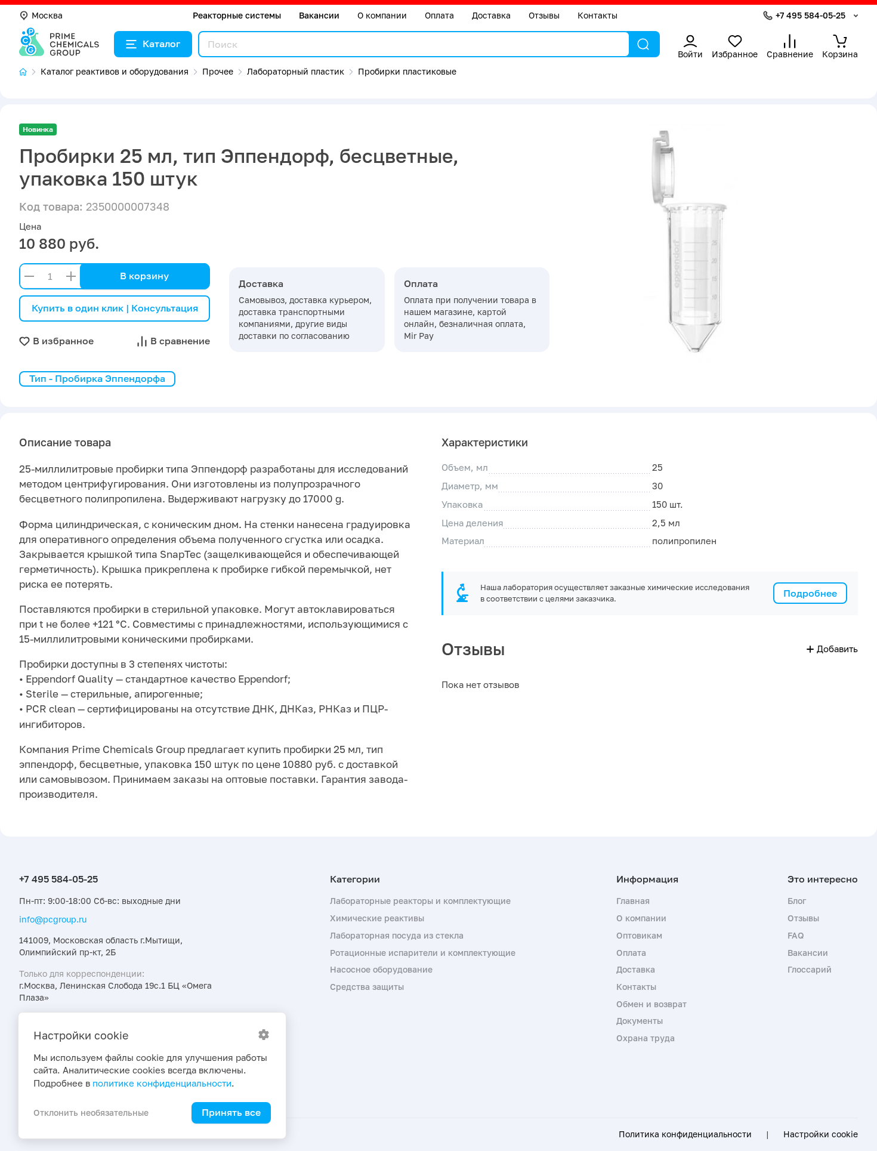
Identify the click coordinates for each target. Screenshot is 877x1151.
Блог (797, 901)
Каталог (161, 44)
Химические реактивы (377, 918)
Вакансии (319, 15)
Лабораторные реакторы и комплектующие (420, 901)
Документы (639, 1021)
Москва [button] (47, 15)
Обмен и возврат (651, 1004)
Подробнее (810, 593)
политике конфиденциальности (161, 1083)
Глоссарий (810, 969)
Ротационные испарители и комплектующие (422, 953)
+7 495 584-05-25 (810, 15)
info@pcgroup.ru (53, 919)
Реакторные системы (237, 15)
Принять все (231, 1112)
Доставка (491, 15)
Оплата (439, 15)
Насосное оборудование (381, 969)
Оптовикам (639, 935)
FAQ (796, 935)
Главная (633, 901)
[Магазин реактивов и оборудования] (30, 72)
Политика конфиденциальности (685, 1134)
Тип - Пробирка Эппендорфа (97, 378)
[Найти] (643, 44)
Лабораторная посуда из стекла (397, 935)
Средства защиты (367, 987)
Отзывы (544, 15)
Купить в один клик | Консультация (115, 308)
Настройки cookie (820, 1134)
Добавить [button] (837, 648)
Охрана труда (645, 1038)
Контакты (597, 15)
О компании (382, 15)
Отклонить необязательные (91, 1112)
